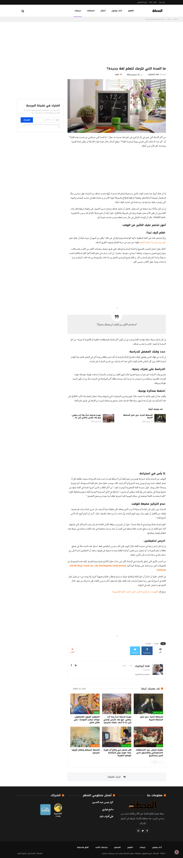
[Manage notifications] (177, 852)
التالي (154, 762)
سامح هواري (107, 809)
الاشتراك (26, 119)
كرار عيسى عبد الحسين (102, 802)
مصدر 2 (148, 643)
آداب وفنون (116, 10)
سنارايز (104, 853)
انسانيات (91, 10)
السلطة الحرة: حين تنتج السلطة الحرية (138, 416)
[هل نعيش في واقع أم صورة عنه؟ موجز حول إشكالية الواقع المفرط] (116, 737)
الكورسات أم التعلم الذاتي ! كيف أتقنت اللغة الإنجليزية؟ (135, 592)
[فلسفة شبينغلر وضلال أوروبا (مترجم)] (85, 737)
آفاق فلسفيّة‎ (158, 712)
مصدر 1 (156, 643)
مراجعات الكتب (101, 847)
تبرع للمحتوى (142, 2)
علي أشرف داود (106, 816)
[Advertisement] (117, 43)
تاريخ (128, 712)
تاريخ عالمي (95, 745)
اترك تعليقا (114, 777)
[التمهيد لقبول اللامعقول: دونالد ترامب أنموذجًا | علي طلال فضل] (85, 704)
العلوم (131, 10)
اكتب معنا (153, 2)
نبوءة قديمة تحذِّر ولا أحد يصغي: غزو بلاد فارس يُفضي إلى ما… (86, 416)
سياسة (96, 712)
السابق (159, 762)
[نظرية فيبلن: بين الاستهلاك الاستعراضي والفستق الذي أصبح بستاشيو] (148, 737)
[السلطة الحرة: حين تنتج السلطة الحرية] (160, 418)
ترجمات (77, 10)
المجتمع (159, 745)
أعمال (103, 10)
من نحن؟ (162, 2)
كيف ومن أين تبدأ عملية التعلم (153, 242)
